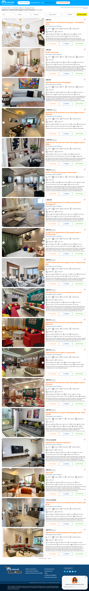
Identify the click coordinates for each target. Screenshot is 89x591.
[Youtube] (73, 571)
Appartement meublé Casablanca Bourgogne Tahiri (64, 532)
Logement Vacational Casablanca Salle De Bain (68, 7)
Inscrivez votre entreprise (31, 571)
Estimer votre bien (24, 2)
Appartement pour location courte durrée (60, 352)
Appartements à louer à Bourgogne (58, 82)
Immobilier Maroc (6, 8)
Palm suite (49, 472)
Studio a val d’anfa (52, 52)
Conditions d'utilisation (50, 575)
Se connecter (50, 2)
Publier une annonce (63, 2)
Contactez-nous (48, 571)
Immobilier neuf (35, 2)
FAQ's (45, 573)
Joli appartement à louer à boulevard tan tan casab (64, 292)
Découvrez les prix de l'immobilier (34, 573)
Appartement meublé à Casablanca (58, 442)
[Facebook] (65, 571)
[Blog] (70, 571)
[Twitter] (67, 571)
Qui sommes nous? (49, 569)
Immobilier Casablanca (18, 8)
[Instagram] (75, 571)
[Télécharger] (14, 570)
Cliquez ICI (61, 587)
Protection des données (50, 577)
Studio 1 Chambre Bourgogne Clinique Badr (61, 172)
